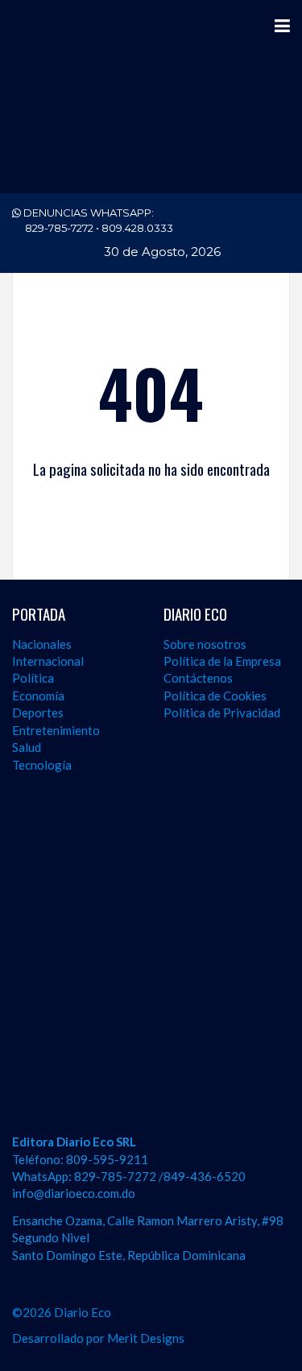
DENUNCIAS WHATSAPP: (97, 220)
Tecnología (42, 765)
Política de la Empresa (222, 661)
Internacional (48, 661)
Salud (26, 747)
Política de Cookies (215, 695)
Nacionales (42, 644)
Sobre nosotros (204, 644)
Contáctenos (198, 678)
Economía (38, 695)
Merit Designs (145, 1338)
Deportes (38, 712)
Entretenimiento (56, 730)
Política (33, 678)
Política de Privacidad (221, 712)
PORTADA (38, 614)
